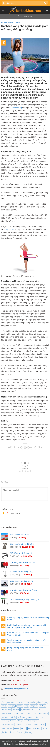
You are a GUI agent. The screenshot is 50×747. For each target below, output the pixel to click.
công (26, 706)
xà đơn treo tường (34, 728)
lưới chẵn (5, 717)
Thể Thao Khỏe (23, 741)
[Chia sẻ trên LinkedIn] (35, 447)
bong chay (10, 702)
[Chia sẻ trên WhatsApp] (10, 447)
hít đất (16, 713)
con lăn (19, 706)
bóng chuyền (30, 702)
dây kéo (16, 709)
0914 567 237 (18, 680)
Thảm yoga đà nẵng (39, 741)
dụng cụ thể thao (27, 709)
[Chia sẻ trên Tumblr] (40, 447)
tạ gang (28, 724)
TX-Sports (19, 724)
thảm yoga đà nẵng (8, 721)
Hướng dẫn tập (14, 23)
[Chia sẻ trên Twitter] (19, 447)
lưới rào (13, 717)
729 (3, 702)
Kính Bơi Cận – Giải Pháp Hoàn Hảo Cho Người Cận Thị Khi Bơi (28, 634)
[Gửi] (45, 3)
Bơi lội (4, 706)
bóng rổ (40, 702)
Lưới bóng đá (43, 713)
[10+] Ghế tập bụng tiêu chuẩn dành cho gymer (25, 649)
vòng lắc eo (9, 229)
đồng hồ (20, 732)
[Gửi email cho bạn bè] (23, 447)
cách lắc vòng (15, 107)
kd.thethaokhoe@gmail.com (16, 689)
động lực (28, 732)
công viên (33, 706)
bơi (46, 702)
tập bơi (42, 724)
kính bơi (28, 713)
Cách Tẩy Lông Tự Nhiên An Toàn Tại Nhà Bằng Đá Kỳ (28, 618)
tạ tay (35, 724)
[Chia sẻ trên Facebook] (14, 447)
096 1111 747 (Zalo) (20, 684)
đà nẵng (4, 732)
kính (22, 713)
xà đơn (23, 728)
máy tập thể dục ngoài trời (35, 744)
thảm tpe (30, 717)
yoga (45, 728)
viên (3, 728)
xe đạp (9, 728)
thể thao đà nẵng (8, 724)
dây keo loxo (6, 709)
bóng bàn (20, 702)
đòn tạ (12, 732)
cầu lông (42, 706)
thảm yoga (39, 717)
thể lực (20, 721)
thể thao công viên (31, 721)
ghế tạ (38, 709)
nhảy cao (21, 717)
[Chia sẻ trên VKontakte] (31, 447)
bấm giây (11, 706)
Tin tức (4, 23)
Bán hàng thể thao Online (14, 744)
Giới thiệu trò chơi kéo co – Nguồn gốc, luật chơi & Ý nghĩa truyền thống (26, 626)
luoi (35, 713)
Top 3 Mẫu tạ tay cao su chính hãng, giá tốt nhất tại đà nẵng (26, 641)
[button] (3, 10)
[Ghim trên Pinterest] (27, 447)
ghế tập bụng (6, 713)
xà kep (16, 728)
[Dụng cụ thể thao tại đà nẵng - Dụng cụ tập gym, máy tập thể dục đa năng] (25, 10)
